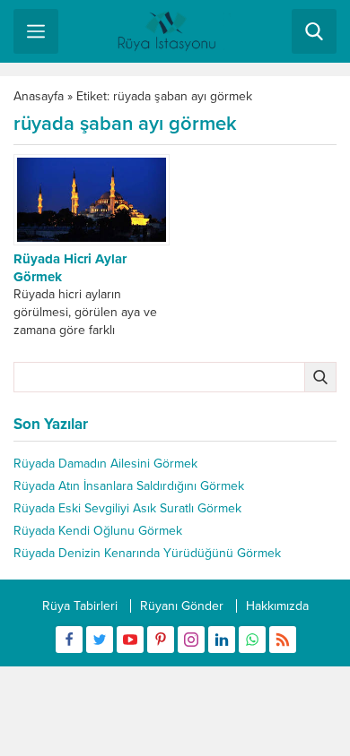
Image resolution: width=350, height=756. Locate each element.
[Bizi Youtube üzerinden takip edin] (130, 639)
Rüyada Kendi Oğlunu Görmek (97, 530)
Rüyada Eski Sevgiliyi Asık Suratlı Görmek (127, 508)
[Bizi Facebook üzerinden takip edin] (69, 639)
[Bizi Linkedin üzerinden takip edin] (221, 639)
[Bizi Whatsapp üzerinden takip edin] (252, 639)
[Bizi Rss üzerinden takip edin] (282, 639)
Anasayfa (38, 96)
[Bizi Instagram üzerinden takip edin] (191, 639)
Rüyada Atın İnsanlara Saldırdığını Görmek (128, 486)
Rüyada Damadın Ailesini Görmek (105, 463)
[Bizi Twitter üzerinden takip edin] (99, 639)
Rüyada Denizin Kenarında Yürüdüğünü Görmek (147, 553)
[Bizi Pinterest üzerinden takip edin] (160, 639)
